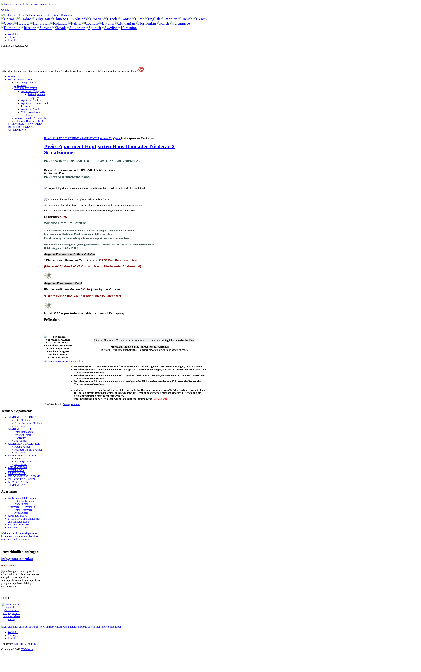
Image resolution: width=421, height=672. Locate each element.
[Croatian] (95, 19)
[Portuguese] (180, 23)
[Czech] (110, 19)
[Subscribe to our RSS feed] (41, 4)
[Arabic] (24, 19)
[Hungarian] (40, 23)
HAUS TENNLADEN (62, 138)
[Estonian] (169, 19)
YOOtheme (27, 649)
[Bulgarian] (41, 19)
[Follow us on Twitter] (13, 4)
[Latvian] (106, 23)
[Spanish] (93, 27)
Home (47, 138)
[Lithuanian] (125, 23)
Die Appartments (71, 404)
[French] (200, 19)
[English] (152, 19)
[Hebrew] (21, 23)
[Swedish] (110, 27)
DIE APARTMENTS (86, 138)
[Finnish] (185, 19)
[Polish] (163, 23)
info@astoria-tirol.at (17, 559)
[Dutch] (138, 19)
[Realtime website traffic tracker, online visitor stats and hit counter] (36, 15)
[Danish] (125, 19)
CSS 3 (35, 643)
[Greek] (7, 23)
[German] (9, 19)
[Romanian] (10, 27)
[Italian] (74, 23)
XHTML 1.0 (20, 643)
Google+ (6, 9)
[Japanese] (90, 23)
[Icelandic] (59, 23)
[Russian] (28, 27)
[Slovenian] (76, 27)
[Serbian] (44, 27)
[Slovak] (59, 27)
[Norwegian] (146, 23)
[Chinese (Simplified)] (69, 19)
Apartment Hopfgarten (109, 138)
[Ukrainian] (127, 27)
